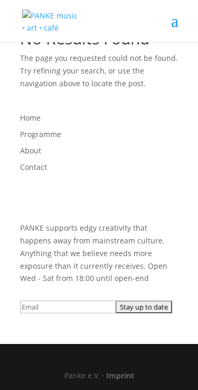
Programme (40, 134)
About (30, 151)
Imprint (120, 375)
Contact (33, 167)
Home (30, 118)
